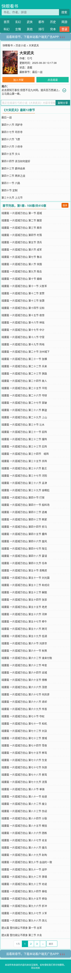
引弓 (29, 58)
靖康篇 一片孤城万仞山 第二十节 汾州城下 (25, 351)
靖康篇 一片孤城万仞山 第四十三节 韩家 (24, 519)
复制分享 (63, 102)
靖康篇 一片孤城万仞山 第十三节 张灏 (22, 300)
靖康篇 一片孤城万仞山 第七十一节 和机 (24, 723)
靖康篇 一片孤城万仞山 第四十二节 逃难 (24, 512)
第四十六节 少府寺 (12, 146)
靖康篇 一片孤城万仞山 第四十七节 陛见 (24, 548)
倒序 (65, 205)
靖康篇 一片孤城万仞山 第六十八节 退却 (24, 701)
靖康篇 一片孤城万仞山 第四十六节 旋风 (24, 541)
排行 (41, 29)
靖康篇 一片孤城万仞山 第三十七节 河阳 (24, 475)
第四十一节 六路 (10, 183)
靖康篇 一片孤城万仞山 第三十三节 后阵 (24, 446)
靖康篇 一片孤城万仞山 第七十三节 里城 (24, 738)
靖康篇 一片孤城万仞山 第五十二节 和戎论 (25, 585)
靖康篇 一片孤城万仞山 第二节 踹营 (21, 220)
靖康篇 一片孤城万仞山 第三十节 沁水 (22, 424)
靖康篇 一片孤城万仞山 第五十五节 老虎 (24, 607)
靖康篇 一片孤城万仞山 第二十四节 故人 (24, 380)
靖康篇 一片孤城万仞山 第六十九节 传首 (24, 709)
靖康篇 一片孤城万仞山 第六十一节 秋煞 (24, 650)
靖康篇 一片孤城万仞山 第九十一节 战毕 (24, 869)
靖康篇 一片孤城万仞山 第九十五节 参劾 (24, 898)
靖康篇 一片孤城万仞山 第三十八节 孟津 (24, 483)
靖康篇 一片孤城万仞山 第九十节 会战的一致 (26, 862)
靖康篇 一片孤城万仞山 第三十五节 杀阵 (24, 461)
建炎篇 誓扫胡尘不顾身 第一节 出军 (21, 927)
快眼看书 (9, 6)
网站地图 (35, 967)
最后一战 (37, 72)
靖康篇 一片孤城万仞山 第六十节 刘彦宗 (24, 643)
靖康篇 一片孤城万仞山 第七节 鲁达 (21, 257)
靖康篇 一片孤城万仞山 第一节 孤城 (21, 213)
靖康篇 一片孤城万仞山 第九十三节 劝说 (24, 884)
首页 (6, 22)
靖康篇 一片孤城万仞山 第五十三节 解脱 (24, 592)
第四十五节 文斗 (10, 154)
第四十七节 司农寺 (12, 132)
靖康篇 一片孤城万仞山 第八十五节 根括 (24, 825)
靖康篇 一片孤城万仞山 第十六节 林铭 (22, 322)
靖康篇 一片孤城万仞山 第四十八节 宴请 (24, 556)
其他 (30, 29)
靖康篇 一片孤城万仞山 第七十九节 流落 (24, 782)
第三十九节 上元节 (12, 197)
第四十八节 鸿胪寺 (12, 124)
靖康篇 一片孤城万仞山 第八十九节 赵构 (24, 855)
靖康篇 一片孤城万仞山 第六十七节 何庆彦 (25, 694)
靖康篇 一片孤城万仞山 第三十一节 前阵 (24, 432)
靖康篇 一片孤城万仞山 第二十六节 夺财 (24, 395)
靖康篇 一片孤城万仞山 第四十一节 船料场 (25, 504)
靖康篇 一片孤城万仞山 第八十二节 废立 (24, 803)
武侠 (30, 22)
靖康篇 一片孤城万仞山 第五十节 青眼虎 (24, 570)
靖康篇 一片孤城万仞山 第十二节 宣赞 (22, 293)
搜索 (64, 12)
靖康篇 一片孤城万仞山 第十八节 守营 (22, 337)
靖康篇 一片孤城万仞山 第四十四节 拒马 (24, 526)
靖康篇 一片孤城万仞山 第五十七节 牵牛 (24, 621)
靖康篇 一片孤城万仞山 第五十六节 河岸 (24, 614)
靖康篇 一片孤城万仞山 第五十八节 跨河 (24, 628)
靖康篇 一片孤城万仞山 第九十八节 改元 (24, 920)
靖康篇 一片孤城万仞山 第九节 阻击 (21, 271)
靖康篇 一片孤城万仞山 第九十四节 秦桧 (24, 891)
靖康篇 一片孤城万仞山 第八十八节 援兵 (24, 847)
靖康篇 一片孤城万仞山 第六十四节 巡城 (24, 672)
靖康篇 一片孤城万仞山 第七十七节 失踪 (24, 767)
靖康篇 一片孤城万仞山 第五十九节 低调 (24, 636)
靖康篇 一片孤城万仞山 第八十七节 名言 (24, 840)
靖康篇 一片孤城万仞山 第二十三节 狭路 (24, 373)
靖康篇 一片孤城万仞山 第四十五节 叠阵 (24, 534)
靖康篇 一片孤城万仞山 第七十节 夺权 (22, 716)
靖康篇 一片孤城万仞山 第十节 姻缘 (21, 278)
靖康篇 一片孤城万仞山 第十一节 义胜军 (24, 286)
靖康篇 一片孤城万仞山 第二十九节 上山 (24, 417)
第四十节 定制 (9, 190)
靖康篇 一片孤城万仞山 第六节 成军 (21, 249)
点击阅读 (53, 79)
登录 (64, 29)
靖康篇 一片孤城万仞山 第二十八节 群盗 (24, 410)
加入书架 (18, 79)
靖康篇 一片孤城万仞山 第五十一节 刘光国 (25, 577)
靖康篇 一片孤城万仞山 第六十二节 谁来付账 (26, 658)
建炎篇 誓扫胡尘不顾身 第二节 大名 (21, 935)
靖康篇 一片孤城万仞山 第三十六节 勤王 (24, 468)
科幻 (6, 29)
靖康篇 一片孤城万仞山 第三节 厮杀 (21, 227)
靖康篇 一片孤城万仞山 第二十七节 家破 (24, 402)
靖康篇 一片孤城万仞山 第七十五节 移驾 (24, 752)
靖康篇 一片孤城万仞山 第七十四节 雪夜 (24, 745)
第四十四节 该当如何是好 (15, 161)
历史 (53, 22)
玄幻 (18, 22)
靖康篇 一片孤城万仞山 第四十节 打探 (22, 497)
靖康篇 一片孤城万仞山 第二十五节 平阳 (24, 388)
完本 (53, 29)
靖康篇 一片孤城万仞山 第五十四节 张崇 (24, 599)
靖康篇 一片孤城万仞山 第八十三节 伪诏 (24, 811)
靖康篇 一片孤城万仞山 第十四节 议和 (22, 308)
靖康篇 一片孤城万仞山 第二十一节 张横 (24, 359)
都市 (41, 22)
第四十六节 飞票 (10, 139)
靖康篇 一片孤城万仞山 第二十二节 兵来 (24, 366)
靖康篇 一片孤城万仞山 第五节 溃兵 (21, 242)
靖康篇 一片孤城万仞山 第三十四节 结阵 (25, 453)
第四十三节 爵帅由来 (13, 168)
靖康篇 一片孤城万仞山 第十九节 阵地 (22, 344)
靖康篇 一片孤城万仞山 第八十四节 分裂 (24, 818)
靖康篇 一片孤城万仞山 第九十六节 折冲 (24, 906)
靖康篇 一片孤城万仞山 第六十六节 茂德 (24, 687)
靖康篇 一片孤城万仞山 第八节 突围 (21, 264)
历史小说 (21, 45)
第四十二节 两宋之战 (13, 175)
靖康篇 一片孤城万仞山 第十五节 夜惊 (22, 315)
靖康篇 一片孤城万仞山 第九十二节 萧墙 (24, 876)
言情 (18, 29)
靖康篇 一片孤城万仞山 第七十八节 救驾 (24, 774)
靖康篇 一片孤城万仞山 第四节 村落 (21, 235)
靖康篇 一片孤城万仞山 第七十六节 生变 (24, 760)
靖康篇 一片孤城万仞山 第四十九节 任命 (24, 563)
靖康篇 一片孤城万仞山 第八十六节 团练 (24, 833)
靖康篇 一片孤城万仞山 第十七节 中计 (22, 329)
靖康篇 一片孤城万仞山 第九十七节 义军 (24, 913)
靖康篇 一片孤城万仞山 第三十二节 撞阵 (24, 439)
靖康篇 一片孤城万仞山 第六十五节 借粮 (24, 679)
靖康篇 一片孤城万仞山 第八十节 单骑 (22, 789)
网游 (64, 22)
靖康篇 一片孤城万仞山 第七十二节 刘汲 (24, 731)
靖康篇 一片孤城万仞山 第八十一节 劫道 (24, 796)
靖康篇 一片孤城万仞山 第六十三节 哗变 (24, 665)
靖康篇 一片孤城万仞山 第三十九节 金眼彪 (25, 490)
